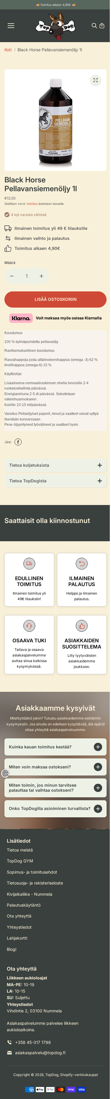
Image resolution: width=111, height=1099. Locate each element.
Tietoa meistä (20, 854)
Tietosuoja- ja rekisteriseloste (35, 887)
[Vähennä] (11, 276)
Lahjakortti (17, 942)
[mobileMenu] (10, 25)
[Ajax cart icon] (102, 26)
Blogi (11, 953)
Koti (8, 49)
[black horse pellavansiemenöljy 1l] (95, 80)
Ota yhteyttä (19, 920)
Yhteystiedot (19, 931)
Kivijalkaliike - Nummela (29, 898)
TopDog (50, 1079)
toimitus (32, 203)
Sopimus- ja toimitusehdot (32, 876)
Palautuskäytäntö (24, 909)
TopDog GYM (20, 865)
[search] (94, 26)
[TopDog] (55, 25)
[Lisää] (41, 276)
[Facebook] (18, 441)
